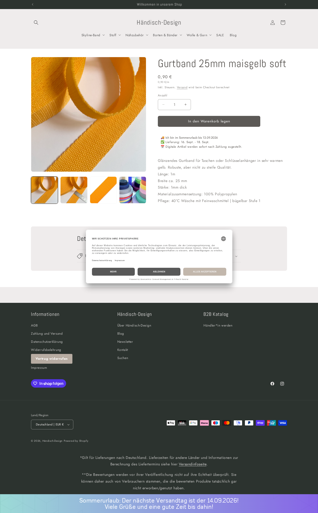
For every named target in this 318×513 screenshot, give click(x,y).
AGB (34, 325)
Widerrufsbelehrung (46, 349)
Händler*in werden (217, 325)
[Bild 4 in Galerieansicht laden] (132, 189)
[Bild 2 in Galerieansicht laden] (73, 189)
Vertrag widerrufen (52, 358)
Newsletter (125, 341)
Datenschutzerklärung (47, 341)
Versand (182, 87)
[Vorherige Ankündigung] (32, 4)
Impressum (39, 367)
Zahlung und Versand (47, 333)
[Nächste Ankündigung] (285, 4)
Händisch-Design (52, 441)
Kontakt (122, 349)
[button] (36, 22)
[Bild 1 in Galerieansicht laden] (44, 189)
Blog (120, 333)
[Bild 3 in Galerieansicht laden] (103, 189)
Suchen (122, 358)
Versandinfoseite (192, 464)
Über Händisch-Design (134, 325)
